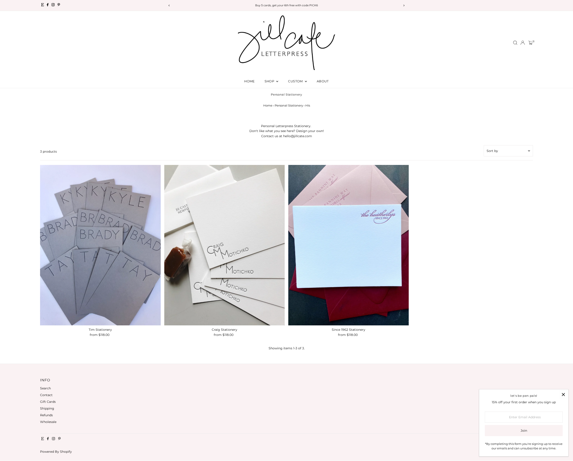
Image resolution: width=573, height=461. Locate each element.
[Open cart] (530, 43)
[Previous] (169, 5)
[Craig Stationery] (224, 245)
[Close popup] (563, 394)
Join (524, 431)
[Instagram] (53, 5)
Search (45, 388)
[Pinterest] (58, 5)
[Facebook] (48, 5)
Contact (46, 395)
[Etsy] (42, 5)
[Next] (404, 5)
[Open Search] (515, 43)
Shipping (47, 408)
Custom (296, 81)
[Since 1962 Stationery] (348, 245)
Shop (270, 81)
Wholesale (48, 422)
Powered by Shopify (56, 452)
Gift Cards (48, 402)
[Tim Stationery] (100, 245)
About (323, 81)
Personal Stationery (289, 105)
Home (249, 81)
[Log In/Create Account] (523, 43)
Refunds (46, 415)
